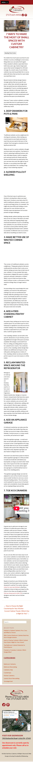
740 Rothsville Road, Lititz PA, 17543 (16, 738)
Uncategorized (8, 681)
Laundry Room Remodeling (11, 678)
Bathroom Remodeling (10, 667)
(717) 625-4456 (13, 15)
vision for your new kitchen (11, 587)
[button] (5, 2)
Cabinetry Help (8, 670)
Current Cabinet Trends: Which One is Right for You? (16, 612)
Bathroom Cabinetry (10, 664)
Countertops (7, 672)
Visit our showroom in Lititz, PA (13, 593)
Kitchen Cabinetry (9, 675)
